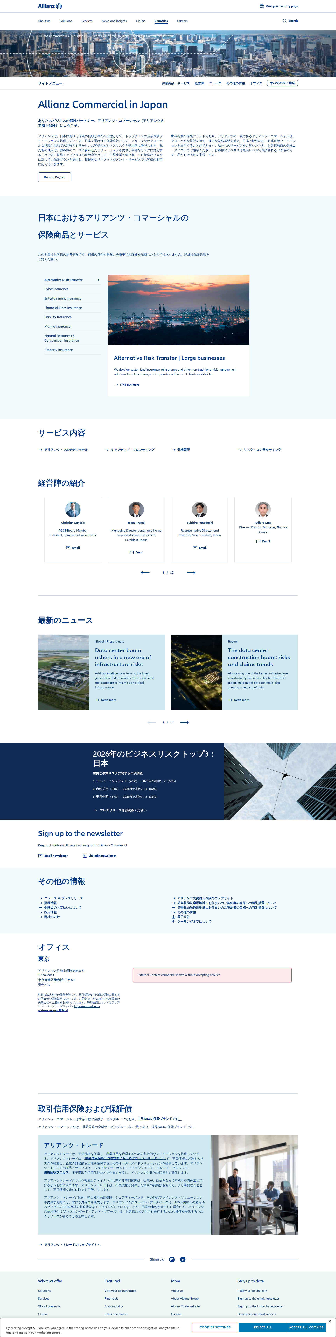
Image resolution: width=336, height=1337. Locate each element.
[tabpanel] (178, 335)
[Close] (330, 1321)
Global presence (49, 1306)
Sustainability (114, 1306)
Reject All (263, 1327)
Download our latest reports (257, 1314)
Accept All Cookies (306, 1327)
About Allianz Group (185, 1299)
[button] (290, 20)
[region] (168, 1327)
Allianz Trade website (185, 1306)
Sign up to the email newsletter (258, 1299)
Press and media (116, 1314)
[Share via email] (172, 1259)
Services (43, 1299)
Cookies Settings (215, 1327)
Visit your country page (120, 1291)
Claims (42, 1314)
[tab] (73, 280)
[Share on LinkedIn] (183, 1259)
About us (177, 1291)
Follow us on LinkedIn (252, 1291)
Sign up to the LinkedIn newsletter (261, 1306)
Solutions (44, 1291)
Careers (176, 1314)
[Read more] (63, 672)
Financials (111, 1299)
